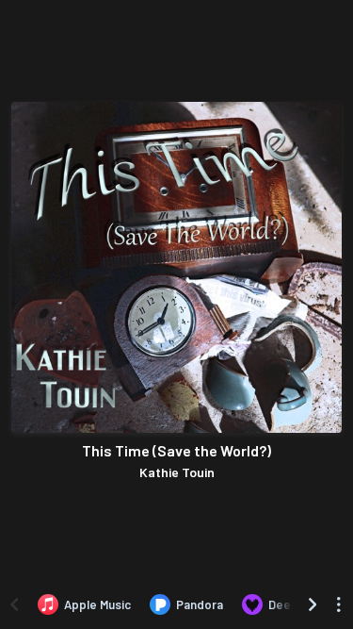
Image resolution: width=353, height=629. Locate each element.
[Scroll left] (14, 604)
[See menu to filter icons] (339, 604)
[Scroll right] (312, 604)
